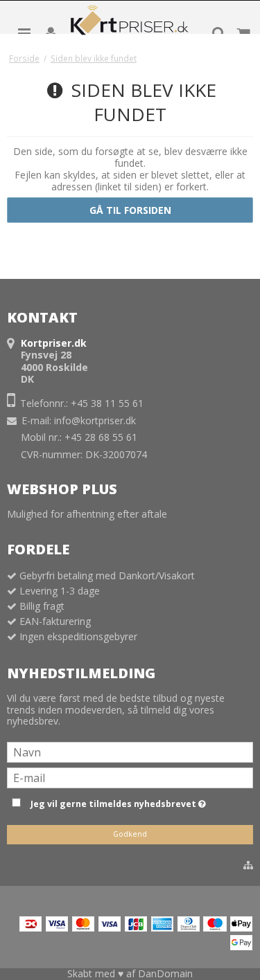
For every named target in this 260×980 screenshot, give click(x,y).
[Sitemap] (248, 865)
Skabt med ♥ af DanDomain (130, 973)
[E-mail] (130, 776)
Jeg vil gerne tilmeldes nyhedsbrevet (139, 801)
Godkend (130, 834)
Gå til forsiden (130, 210)
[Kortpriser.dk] (130, 23)
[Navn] (130, 751)
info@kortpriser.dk (95, 420)
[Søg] (218, 33)
